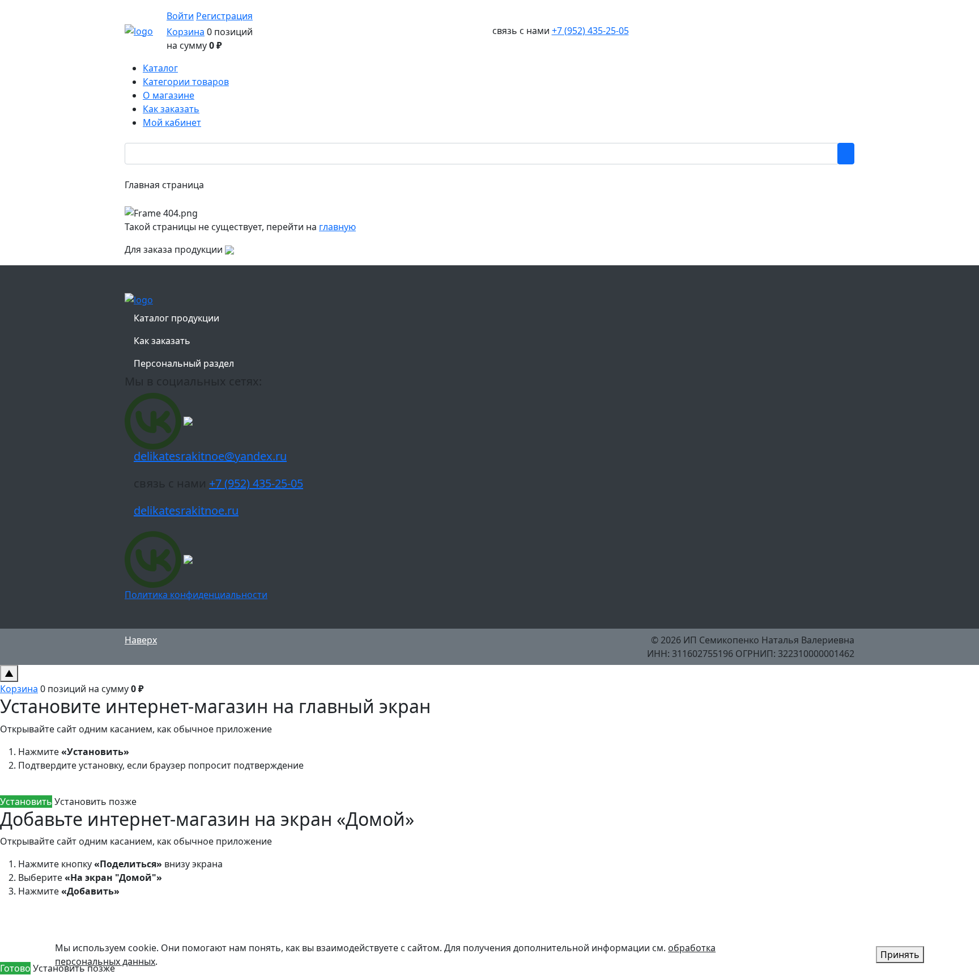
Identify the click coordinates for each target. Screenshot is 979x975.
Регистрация (224, 16)
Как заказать (162, 340)
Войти (180, 16)
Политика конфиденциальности (196, 594)
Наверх (141, 640)
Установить (26, 801)
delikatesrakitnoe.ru (186, 510)
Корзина (186, 32)
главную (337, 227)
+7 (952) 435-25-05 (590, 30)
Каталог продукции (176, 318)
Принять (900, 954)
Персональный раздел (184, 363)
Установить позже (95, 801)
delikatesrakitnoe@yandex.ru (210, 456)
